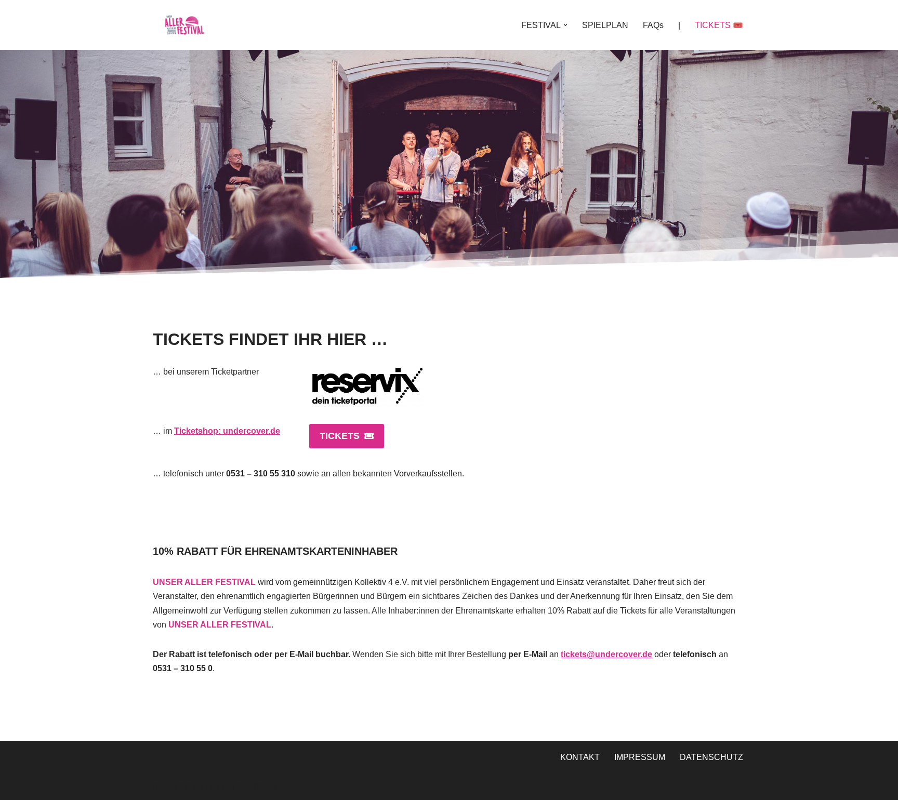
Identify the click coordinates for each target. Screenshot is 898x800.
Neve (163, 786)
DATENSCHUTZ (711, 757)
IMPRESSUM (639, 757)
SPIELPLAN (605, 25)
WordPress (257, 786)
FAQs (653, 25)
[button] (565, 25)
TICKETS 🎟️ (719, 25)
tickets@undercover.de (606, 654)
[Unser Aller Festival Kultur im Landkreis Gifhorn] (184, 25)
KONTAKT (580, 757)
